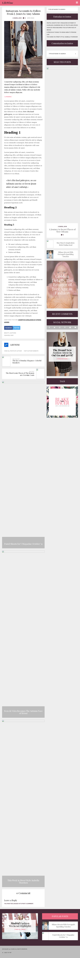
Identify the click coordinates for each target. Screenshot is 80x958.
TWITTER (16, 328)
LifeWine (7, 2)
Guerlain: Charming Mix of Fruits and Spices (62, 25)
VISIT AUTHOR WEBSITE (31, 351)
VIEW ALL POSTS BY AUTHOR (13, 351)
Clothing (13, 333)
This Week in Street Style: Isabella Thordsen (62, 37)
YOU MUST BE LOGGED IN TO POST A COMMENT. (19, 903)
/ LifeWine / (8, 97)
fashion (7, 335)
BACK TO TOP (7, 952)
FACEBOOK (8, 328)
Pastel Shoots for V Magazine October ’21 (61, 23)
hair (11, 335)
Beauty (6, 333)
